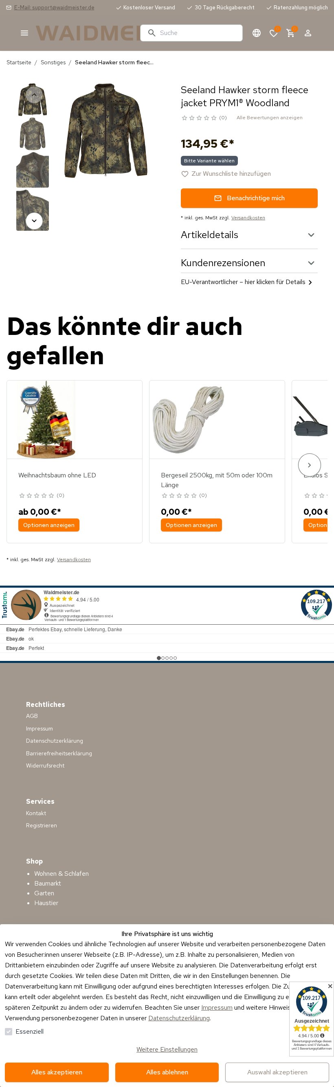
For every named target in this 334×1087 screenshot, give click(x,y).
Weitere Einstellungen (167, 1049)
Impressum (217, 1007)
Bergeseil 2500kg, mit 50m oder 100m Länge (216, 480)
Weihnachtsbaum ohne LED (57, 475)
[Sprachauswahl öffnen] (256, 33)
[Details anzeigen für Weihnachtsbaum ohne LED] (46, 420)
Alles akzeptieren (56, 1072)
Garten (44, 893)
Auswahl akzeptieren (277, 1072)
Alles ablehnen (167, 1072)
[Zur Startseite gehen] (85, 33)
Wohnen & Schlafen (61, 873)
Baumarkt (47, 883)
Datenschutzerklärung (179, 1018)
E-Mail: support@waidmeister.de (54, 7)
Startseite (19, 62)
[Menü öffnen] (24, 33)
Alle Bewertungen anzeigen (270, 117)
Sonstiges (53, 62)
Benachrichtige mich (256, 198)
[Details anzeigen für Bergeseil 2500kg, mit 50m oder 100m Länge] (188, 420)
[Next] (34, 221)
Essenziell (29, 1031)
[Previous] (34, 95)
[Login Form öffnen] (308, 33)
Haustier (46, 903)
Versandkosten (248, 217)
